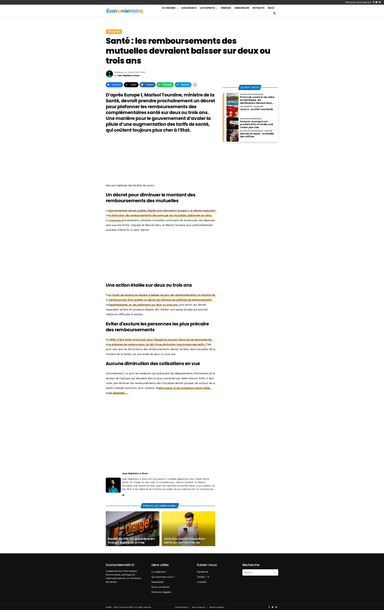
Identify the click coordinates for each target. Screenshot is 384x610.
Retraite (258, 8)
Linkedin (202, 582)
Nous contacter (160, 587)
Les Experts (207, 8)
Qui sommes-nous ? (163, 576)
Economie (169, 8)
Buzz (271, 8)
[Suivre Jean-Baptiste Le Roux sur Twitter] (123, 495)
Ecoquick (114, 31)
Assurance (188, 8)
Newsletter (157, 582)
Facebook (202, 571)
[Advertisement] (160, 158)
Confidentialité (181, 607)
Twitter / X (203, 576)
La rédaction (158, 571)
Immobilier (242, 8)
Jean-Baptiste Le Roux (135, 473)
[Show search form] (274, 13)
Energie (226, 8)
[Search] (274, 572)
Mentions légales (161, 592)
